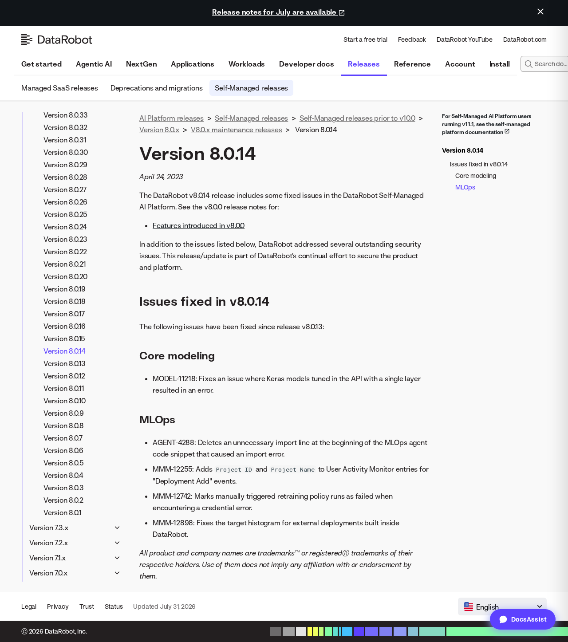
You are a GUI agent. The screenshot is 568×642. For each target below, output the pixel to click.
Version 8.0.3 (63, 487)
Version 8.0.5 (63, 462)
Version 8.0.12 (64, 375)
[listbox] (502, 606)
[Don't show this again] (540, 11)
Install (499, 63)
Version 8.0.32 (65, 127)
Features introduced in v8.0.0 (199, 225)
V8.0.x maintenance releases (236, 129)
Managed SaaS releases (59, 87)
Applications (192, 63)
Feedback (412, 39)
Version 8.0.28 (65, 177)
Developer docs (306, 63)
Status (114, 606)
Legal (28, 606)
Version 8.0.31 (65, 139)
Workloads (247, 63)
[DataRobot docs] (56, 39)
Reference (412, 63)
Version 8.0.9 (63, 413)
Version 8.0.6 (63, 450)
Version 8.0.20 (65, 276)
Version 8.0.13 (64, 363)
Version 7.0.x (48, 572)
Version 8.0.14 (64, 351)
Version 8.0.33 (65, 114)
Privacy (58, 606)
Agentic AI (94, 63)
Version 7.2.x (48, 542)
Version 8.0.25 (65, 214)
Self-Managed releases (251, 87)
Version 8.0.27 (65, 189)
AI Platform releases (171, 118)
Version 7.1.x (47, 557)
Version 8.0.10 (64, 400)
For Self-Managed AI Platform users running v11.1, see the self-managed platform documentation (486, 124)
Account (460, 63)
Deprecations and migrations (156, 87)
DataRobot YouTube (465, 39)
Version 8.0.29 (65, 164)
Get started (41, 63)
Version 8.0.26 (65, 201)
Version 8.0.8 (63, 425)
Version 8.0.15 (64, 338)
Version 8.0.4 (63, 475)
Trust (86, 606)
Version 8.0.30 (65, 152)
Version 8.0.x (159, 129)
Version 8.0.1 (62, 512)
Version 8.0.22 (65, 251)
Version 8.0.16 (64, 326)
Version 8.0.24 (65, 226)
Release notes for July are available (275, 12)
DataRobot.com (525, 39)
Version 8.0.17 (64, 313)
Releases (363, 63)
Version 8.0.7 (62, 437)
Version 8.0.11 (63, 388)
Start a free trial (365, 39)
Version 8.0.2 (63, 500)
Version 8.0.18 (64, 301)
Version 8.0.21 (64, 264)
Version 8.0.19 (64, 288)
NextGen (141, 63)
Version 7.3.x (48, 527)
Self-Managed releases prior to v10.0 (357, 118)
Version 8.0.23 (65, 239)
